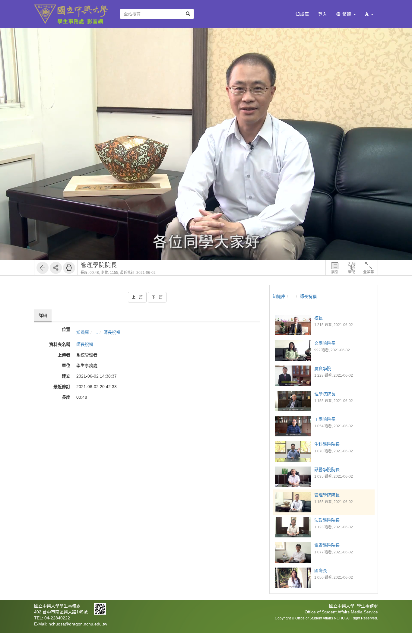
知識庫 (82, 332)
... (96, 332)
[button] (369, 14)
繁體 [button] (347, 14)
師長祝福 (111, 332)
